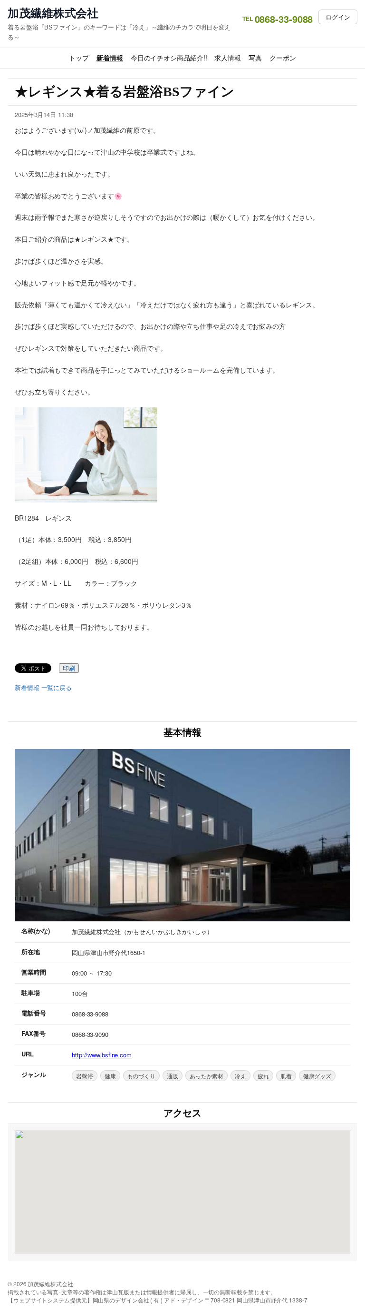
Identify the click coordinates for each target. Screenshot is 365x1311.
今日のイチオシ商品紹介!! (169, 57)
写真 (255, 57)
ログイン (338, 16)
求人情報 (227, 57)
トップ (79, 57)
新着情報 (109, 57)
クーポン (282, 57)
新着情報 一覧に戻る (43, 687)
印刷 (69, 668)
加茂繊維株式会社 (53, 13)
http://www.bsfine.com (102, 1054)
